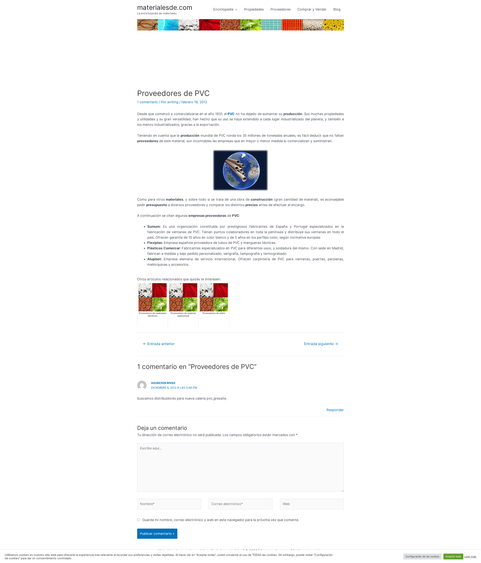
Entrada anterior (159, 343)
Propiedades (254, 9)
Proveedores (281, 9)
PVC (231, 114)
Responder (335, 410)
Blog (336, 9)
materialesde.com (164, 7)
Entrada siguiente (321, 343)
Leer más (470, 556)
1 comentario (147, 102)
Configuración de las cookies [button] (422, 556)
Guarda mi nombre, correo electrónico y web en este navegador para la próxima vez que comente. (220, 520)
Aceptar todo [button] (453, 556)
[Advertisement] (240, 60)
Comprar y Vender (312, 9)
